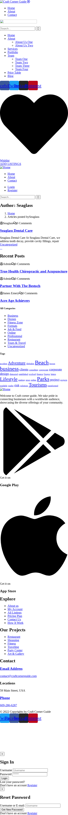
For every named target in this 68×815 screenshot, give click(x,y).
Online (12, 332)
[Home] (5, 167)
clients (23, 369)
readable (3, 386)
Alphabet (30, 364)
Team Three (22, 65)
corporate (55, 369)
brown (52, 364)
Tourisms (38, 384)
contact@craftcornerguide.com (18, 676)
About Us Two (24, 45)
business (9, 369)
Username (6, 770)
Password (6, 774)
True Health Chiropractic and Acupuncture (33, 271)
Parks (43, 379)
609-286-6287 (8, 705)
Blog (10, 76)
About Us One (24, 42)
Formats (12, 325)
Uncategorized (8, 244)
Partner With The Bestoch (20, 286)
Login (11, 187)
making (21, 380)
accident (3, 364)
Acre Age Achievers (15, 301)
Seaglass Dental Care (16, 231)
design (4, 374)
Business (13, 315)
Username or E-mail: (12, 805)
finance (40, 374)
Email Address (11, 669)
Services (13, 48)
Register (32, 785)
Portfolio (13, 52)
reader (11, 386)
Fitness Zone (15, 322)
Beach (42, 362)
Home (11, 35)
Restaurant (14, 339)
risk (16, 385)
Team (11, 55)
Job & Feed (14, 329)
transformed (53, 386)
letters (53, 374)
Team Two (21, 62)
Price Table (14, 72)
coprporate (43, 370)
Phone (5, 698)
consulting (33, 370)
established (23, 374)
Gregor (47, 374)
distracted (14, 374)
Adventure (17, 363)
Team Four (21, 69)
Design (12, 319)
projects (63, 380)
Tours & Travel (17, 342)
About (11, 38)
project (55, 379)
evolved (32, 374)
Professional (15, 336)
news (28, 380)
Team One (21, 59)
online (33, 380)
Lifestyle (9, 379)
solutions (24, 386)
